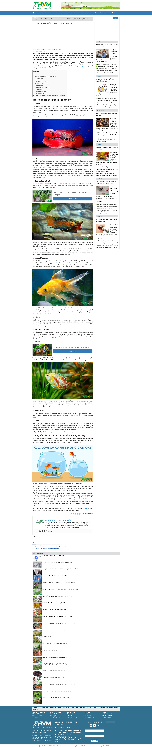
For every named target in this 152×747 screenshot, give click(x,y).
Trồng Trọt (70, 715)
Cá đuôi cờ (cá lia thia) (43, 82)
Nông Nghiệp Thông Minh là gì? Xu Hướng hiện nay (109, 70)
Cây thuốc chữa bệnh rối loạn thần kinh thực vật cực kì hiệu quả (112, 241)
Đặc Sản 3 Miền (71, 13)
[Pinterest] (42, 531)
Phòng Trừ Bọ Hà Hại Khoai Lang (51, 650)
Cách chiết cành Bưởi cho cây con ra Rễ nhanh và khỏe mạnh (58, 596)
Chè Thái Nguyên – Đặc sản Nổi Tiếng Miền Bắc (108, 175)
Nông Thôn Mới (80, 707)
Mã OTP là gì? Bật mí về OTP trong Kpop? (53, 555)
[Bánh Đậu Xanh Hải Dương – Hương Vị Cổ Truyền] (102, 156)
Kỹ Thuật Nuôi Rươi (101, 141)
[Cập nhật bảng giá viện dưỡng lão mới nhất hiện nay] (102, 53)
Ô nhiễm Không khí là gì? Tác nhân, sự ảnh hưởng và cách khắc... (59, 562)
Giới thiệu (39, 13)
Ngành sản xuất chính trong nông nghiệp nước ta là (109, 102)
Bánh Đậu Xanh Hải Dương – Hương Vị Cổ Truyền (55, 603)
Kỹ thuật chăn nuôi (37, 715)
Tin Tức (46, 13)
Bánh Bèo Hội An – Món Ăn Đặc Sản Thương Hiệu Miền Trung (111, 169)
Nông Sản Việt (81, 13)
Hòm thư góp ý (112, 707)
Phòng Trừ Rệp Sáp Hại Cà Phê (104, 208)
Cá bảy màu (40, 85)
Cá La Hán (40, 78)
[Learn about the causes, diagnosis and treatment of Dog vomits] (102, 190)
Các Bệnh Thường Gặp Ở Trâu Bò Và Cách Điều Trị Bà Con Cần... (59, 623)
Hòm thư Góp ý (107, 746)
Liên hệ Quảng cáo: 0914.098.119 (51, 746)
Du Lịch (108, 13)
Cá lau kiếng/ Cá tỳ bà (43, 87)
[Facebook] (38, 531)
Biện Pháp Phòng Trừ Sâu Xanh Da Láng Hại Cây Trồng (57, 691)
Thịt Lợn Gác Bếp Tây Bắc (103, 171)
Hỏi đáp (113, 13)
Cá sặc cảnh (40, 89)
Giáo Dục (101, 13)
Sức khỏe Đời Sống (92, 13)
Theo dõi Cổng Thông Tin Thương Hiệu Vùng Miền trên (45, 49)
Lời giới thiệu (44, 707)
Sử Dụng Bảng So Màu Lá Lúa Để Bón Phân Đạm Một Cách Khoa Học (113, 135)
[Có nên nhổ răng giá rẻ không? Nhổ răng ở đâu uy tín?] (102, 228)
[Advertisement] (62, 36)
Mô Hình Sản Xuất (72, 717)
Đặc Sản (99, 145)
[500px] (49, 531)
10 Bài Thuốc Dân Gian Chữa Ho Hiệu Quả (53, 677)
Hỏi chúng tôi (103, 707)
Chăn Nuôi (70, 714)
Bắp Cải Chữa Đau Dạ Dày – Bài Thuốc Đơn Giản (55, 643)
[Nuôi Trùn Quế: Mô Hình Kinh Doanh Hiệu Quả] (102, 122)
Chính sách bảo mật (55, 707)
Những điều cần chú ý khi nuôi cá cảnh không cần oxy (50, 95)
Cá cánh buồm (41, 93)
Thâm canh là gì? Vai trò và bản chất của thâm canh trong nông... (60, 582)
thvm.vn (63, 740)
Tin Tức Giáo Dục (89, 717)
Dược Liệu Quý (53, 715)
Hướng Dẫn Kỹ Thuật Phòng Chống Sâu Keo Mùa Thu (109, 213)
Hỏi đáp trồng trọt (107, 714)
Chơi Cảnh (35, 717)
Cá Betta (39, 80)
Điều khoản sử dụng (68, 707)
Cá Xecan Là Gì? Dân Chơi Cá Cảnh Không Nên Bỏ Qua (48, 548)
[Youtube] (51, 531)
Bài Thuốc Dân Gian (55, 717)
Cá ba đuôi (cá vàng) (42, 83)
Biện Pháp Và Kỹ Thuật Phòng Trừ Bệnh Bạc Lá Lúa (109, 211)
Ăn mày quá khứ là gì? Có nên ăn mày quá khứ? (108, 100)
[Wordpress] (46, 531)
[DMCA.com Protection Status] (110, 722)
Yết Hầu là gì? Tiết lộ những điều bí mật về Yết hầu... (56, 575)
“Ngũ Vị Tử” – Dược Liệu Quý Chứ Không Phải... (54, 670)
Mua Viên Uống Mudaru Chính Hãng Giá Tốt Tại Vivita (109, 243)
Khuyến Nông (53, 13)
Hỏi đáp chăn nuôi (107, 715)
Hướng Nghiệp (88, 715)
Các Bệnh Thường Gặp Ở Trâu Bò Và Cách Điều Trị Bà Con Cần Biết (112, 206)
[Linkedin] (40, 531)
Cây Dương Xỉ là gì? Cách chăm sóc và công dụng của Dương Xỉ (50, 546)
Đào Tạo (87, 714)
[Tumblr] (44, 531)
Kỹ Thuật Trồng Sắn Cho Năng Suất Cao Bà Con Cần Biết (57, 616)
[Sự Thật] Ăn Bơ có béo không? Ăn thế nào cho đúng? (109, 245)
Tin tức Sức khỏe (54, 714)
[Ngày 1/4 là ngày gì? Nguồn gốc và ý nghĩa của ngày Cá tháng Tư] (102, 88)
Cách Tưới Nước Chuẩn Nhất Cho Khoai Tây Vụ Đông (56, 698)
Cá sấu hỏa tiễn (41, 91)
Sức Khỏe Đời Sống (55, 712)
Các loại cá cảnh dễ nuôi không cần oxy (46, 76)
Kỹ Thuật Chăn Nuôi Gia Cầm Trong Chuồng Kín (55, 657)
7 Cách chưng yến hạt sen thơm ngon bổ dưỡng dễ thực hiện (111, 238)
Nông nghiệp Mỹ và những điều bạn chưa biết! (108, 72)
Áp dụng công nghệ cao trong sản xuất (106, 64)
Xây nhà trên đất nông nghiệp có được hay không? (109, 66)
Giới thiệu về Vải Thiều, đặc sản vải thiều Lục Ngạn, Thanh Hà (111, 167)
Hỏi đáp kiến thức (106, 717)
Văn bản (95, 707)
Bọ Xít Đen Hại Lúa (101, 137)
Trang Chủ (36, 707)
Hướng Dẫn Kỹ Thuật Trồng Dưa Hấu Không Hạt (55, 664)
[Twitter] (35, 531)
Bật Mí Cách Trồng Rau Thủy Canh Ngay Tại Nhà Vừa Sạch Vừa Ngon (60, 589)
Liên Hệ (36, 17)
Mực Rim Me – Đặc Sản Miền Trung (105, 173)
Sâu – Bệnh (62, 13)
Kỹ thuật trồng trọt (37, 714)
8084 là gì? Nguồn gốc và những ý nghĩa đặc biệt (108, 98)
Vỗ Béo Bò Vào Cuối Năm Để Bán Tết (106, 139)
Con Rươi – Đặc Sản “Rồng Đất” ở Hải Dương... (55, 609)
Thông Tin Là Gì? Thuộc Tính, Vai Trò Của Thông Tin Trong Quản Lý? (60, 569)
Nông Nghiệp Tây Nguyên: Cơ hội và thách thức (108, 68)
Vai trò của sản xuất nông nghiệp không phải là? (108, 105)
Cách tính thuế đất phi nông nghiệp (105, 107)
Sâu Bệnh (99, 179)
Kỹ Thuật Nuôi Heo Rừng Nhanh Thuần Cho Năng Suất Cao (111, 132)
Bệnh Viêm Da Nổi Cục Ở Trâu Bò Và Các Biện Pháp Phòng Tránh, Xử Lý (114, 204)
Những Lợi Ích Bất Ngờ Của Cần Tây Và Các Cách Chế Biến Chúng (112, 247)
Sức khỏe (99, 216)
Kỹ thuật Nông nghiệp (38, 712)
